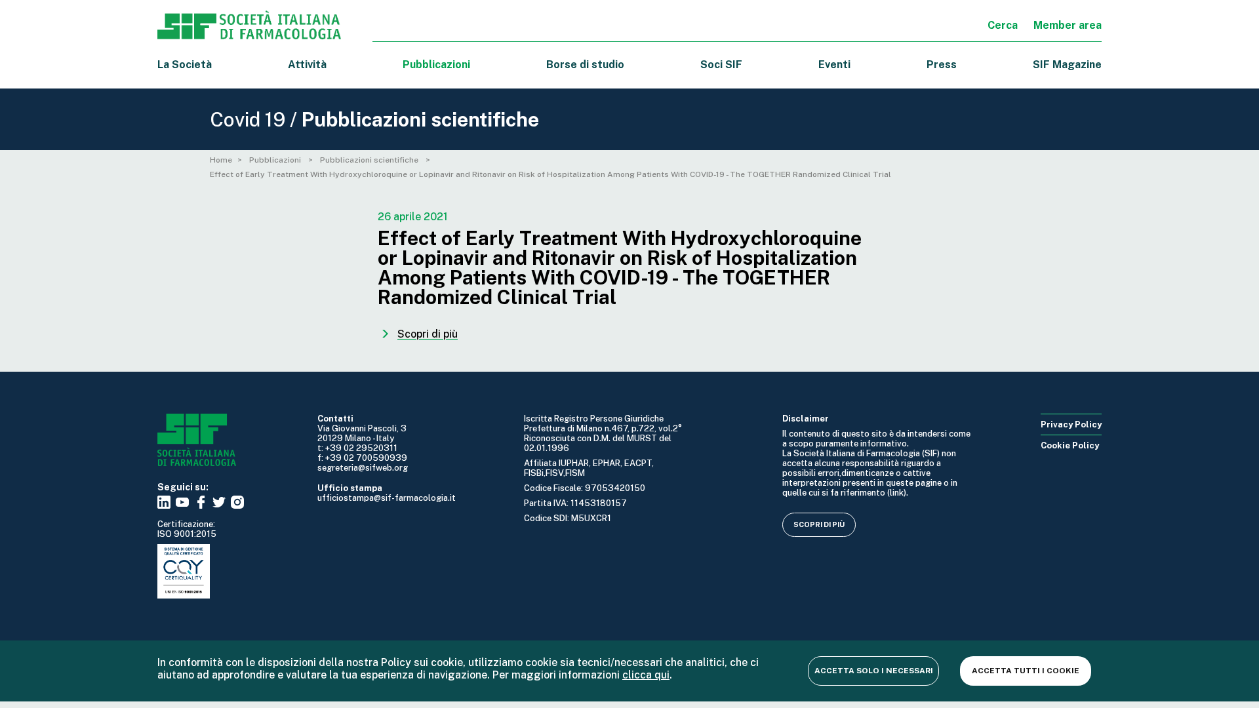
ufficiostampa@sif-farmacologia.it (386, 498)
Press (942, 64)
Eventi (834, 64)
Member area (1067, 25)
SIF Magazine (1067, 64)
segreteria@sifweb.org (362, 468)
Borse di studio (585, 64)
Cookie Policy (1070, 445)
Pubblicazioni (276, 160)
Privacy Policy (1071, 424)
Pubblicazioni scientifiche (370, 160)
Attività (307, 64)
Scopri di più (819, 524)
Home (221, 160)
